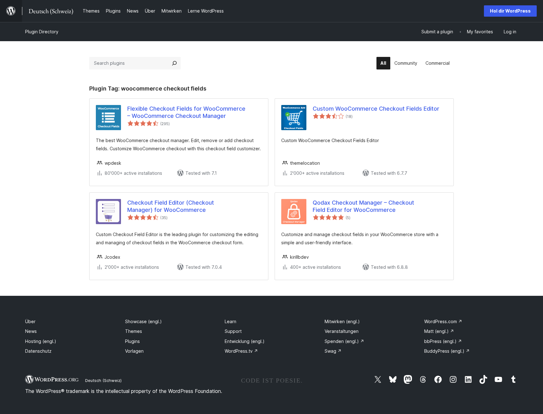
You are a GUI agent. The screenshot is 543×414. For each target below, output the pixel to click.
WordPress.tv (241, 351)
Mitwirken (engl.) (342, 321)
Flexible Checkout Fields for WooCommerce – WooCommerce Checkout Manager (186, 112)
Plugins (132, 341)
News (31, 331)
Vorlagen (134, 351)
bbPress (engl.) (443, 341)
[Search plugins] (174, 63)
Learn (230, 321)
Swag (333, 351)
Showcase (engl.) (143, 321)
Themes (133, 331)
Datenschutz (38, 351)
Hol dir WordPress (510, 11)
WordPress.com (443, 321)
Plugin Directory (41, 31)
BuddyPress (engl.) (447, 351)
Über (30, 321)
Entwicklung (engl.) (245, 341)
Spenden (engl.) (344, 341)
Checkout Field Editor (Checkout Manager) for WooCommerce (170, 206)
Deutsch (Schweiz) (103, 380)
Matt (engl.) (439, 331)
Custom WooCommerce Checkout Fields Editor (376, 108)
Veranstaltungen (342, 331)
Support (233, 331)
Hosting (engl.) (40, 341)
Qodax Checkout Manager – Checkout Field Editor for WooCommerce (363, 206)
